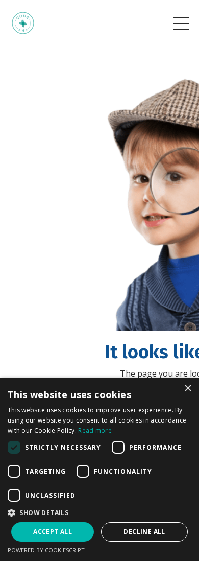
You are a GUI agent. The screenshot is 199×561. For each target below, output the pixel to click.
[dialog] (99, 469)
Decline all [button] (144, 531)
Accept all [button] (52, 531)
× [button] (187, 388)
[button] (99, 512)
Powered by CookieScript (46, 550)
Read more (95, 430)
